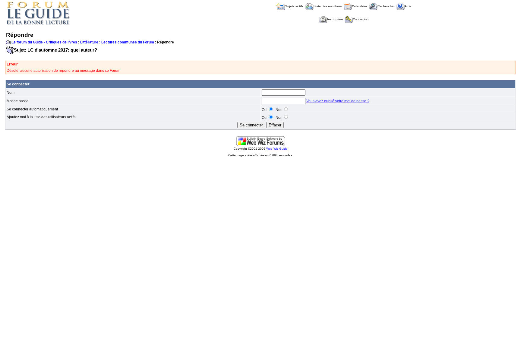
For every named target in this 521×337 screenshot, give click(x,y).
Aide (408, 6)
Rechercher (386, 6)
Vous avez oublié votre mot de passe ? (337, 101)
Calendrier (359, 6)
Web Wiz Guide (277, 148)
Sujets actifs (294, 6)
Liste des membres (328, 6)
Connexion (360, 19)
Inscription (335, 19)
